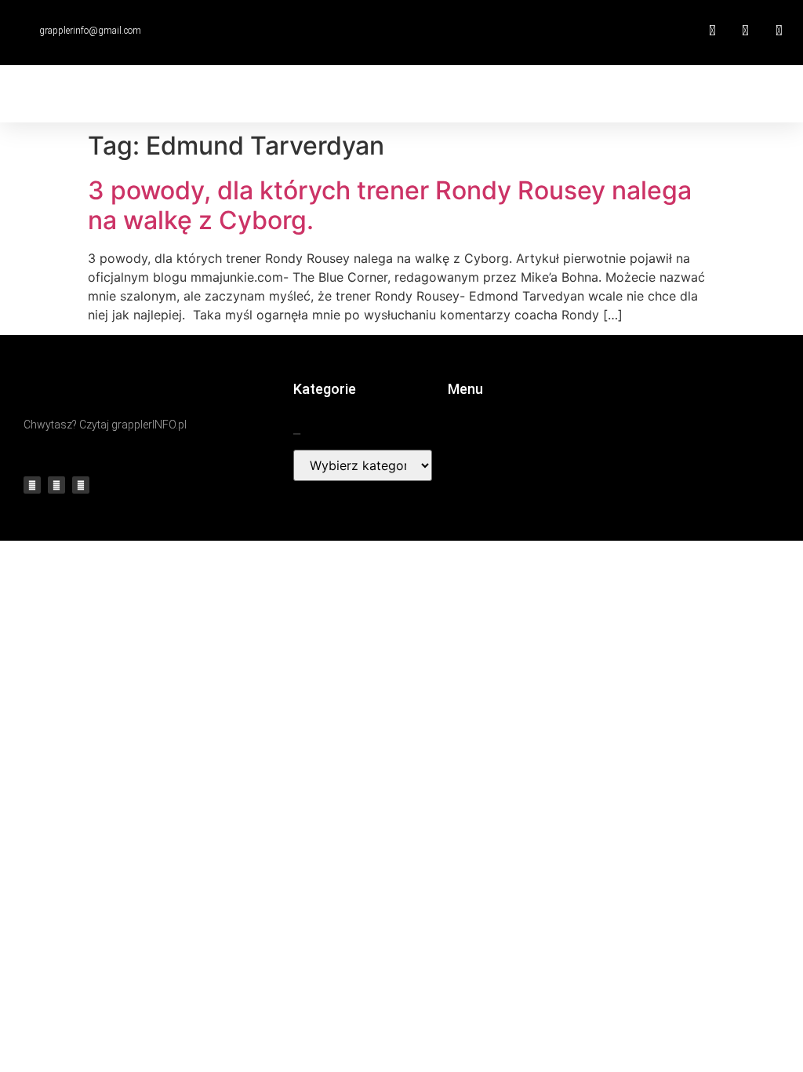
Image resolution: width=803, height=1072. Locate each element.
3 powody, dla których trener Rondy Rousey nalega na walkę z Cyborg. (390, 205)
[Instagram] (80, 485)
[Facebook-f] (32, 485)
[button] (507, 94)
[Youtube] (56, 485)
